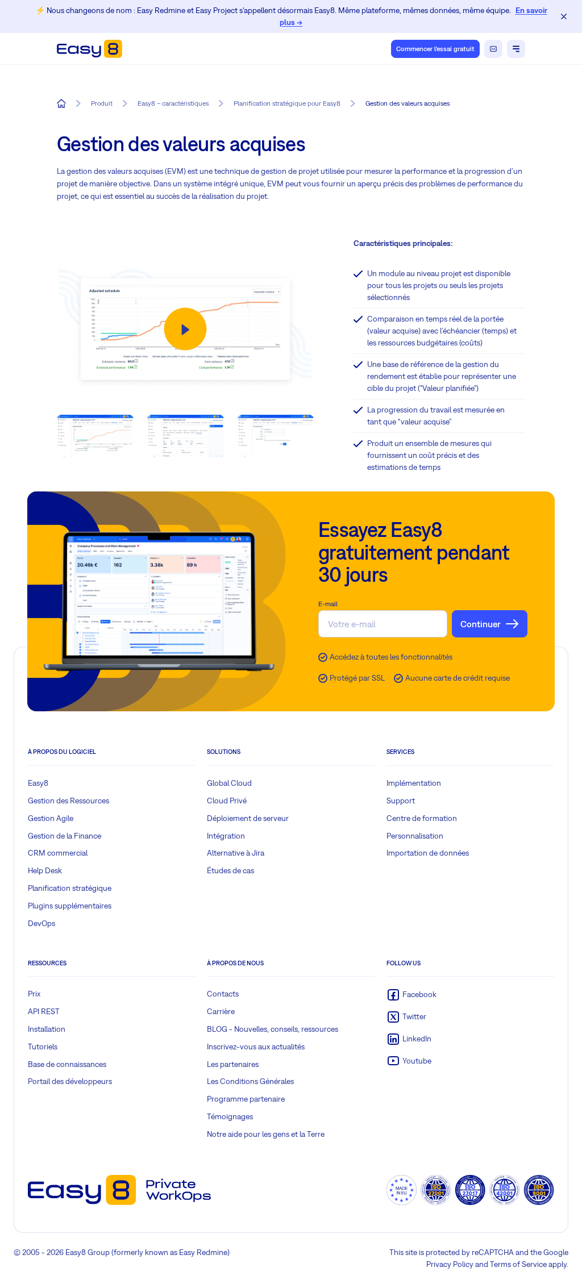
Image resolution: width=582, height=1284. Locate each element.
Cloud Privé (227, 800)
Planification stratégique (69, 888)
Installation (46, 1028)
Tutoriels (42, 1046)
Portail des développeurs (70, 1081)
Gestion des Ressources (68, 800)
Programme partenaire (246, 1098)
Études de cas (230, 870)
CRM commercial (58, 852)
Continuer (480, 624)
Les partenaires (233, 1064)
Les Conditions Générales (250, 1081)
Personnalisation (414, 835)
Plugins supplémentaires (69, 905)
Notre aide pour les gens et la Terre (266, 1134)
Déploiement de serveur (248, 818)
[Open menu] (516, 49)
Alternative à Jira (235, 852)
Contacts (223, 993)
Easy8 (38, 782)
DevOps (41, 923)
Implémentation (413, 782)
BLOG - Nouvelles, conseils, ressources (272, 1028)
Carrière (221, 1011)
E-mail (328, 604)
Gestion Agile (50, 818)
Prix (34, 993)
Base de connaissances (67, 1064)
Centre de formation (421, 818)
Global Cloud (229, 782)
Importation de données (427, 852)
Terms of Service (518, 1264)
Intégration (226, 835)
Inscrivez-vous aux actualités (256, 1046)
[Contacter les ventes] (493, 49)
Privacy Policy (449, 1264)
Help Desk (45, 870)
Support (400, 800)
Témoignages (230, 1116)
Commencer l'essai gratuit (435, 49)
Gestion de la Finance (64, 835)
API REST (44, 1011)
